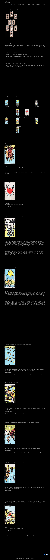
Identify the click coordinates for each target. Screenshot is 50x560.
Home (11, 4)
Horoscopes (43, 4)
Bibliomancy (19, 4)
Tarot (14, 4)
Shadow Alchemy (38, 4)
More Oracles (28, 4)
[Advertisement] (25, 82)
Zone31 (33, 4)
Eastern (23, 4)
